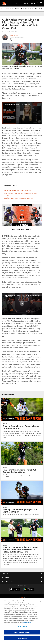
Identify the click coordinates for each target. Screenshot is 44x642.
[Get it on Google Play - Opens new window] (28, 590)
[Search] (37, 3)
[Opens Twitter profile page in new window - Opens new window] (11, 39)
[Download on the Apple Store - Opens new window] (14, 589)
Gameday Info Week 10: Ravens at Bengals (17, 190)
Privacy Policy (26, 622)
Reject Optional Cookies (22, 632)
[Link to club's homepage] (4, 2)
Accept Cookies (22, 638)
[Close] (40, 601)
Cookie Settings (22, 626)
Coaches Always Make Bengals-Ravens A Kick (18, 198)
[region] (22, 620)
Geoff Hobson (13, 35)
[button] (22, 113)
